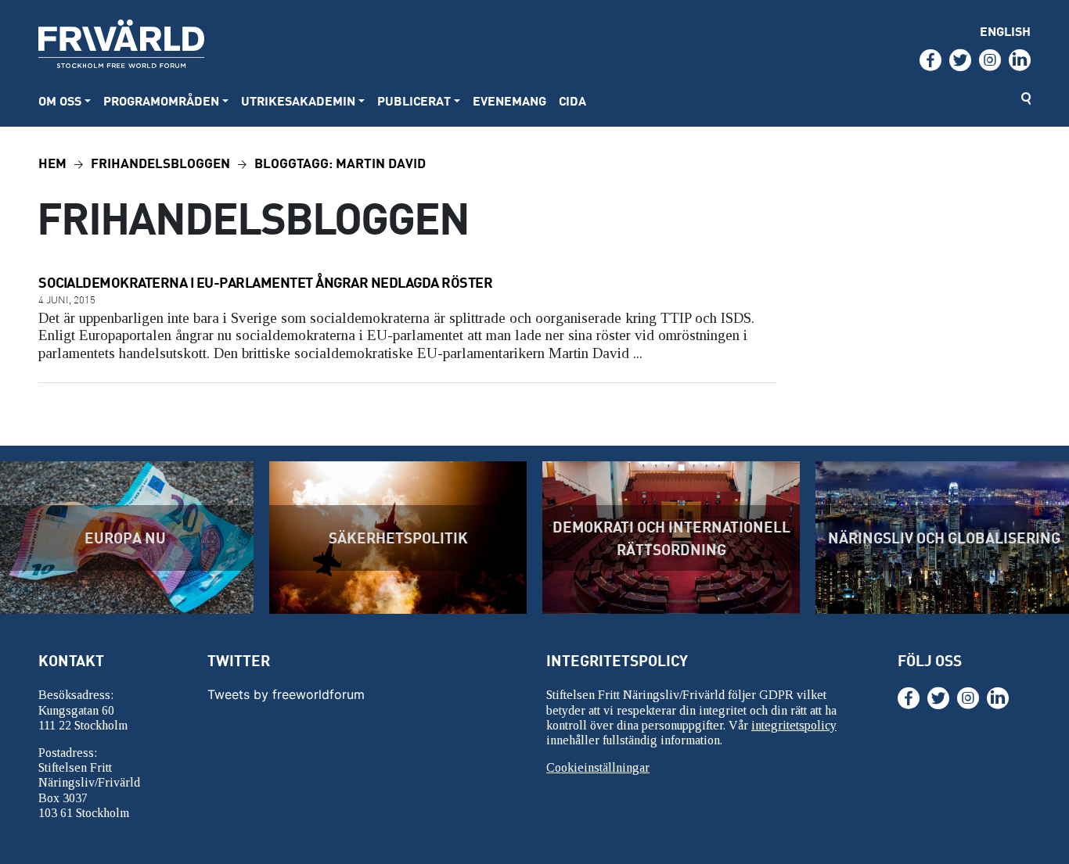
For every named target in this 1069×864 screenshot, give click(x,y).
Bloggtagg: (340, 162)
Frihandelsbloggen (160, 162)
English (1005, 30)
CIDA (572, 100)
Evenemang (509, 100)
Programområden (161, 100)
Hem (52, 162)
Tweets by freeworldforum (286, 694)
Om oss (59, 100)
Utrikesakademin (298, 100)
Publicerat (414, 100)
